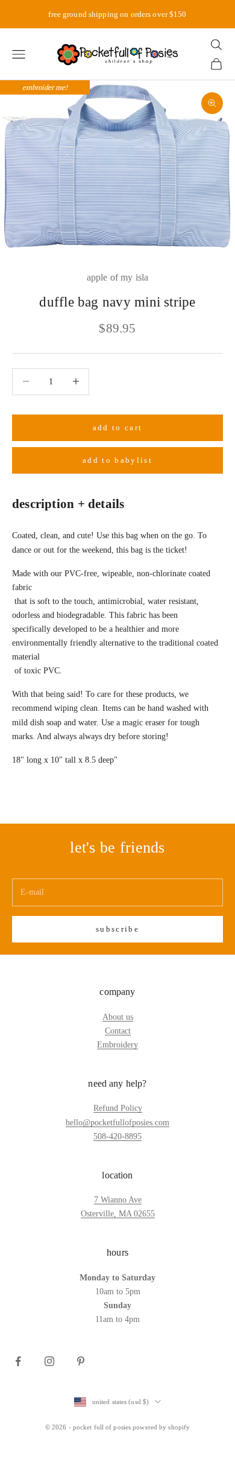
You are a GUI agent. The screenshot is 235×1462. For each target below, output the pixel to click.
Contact (118, 1030)
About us (117, 1017)
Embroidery (117, 1044)
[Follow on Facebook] (18, 1361)
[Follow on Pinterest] (81, 1361)
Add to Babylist (117, 460)
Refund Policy (117, 1108)
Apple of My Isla (118, 277)
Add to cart (118, 427)
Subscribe (117, 928)
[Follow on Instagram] (49, 1361)
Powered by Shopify (161, 1427)
